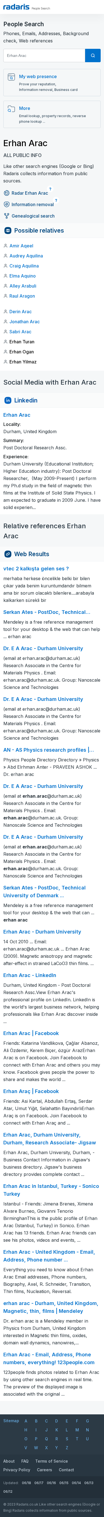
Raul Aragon (22, 296)
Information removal (33, 204)
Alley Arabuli (22, 286)
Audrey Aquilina (26, 256)
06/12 (7, 1491)
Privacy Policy (16, 1469)
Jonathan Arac (24, 321)
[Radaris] (16, 6)
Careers (44, 1469)
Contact (66, 1469)
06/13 (88, 1483)
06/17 (39, 1483)
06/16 (51, 1483)
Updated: (11, 1483)
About (9, 1461)
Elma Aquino (22, 276)
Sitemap (11, 1420)
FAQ (25, 1461)
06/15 (64, 1483)
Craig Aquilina (24, 266)
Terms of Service (51, 1461)
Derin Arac (20, 311)
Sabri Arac (20, 331)
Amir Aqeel (21, 246)
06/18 (26, 1483)
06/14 (76, 1483)
